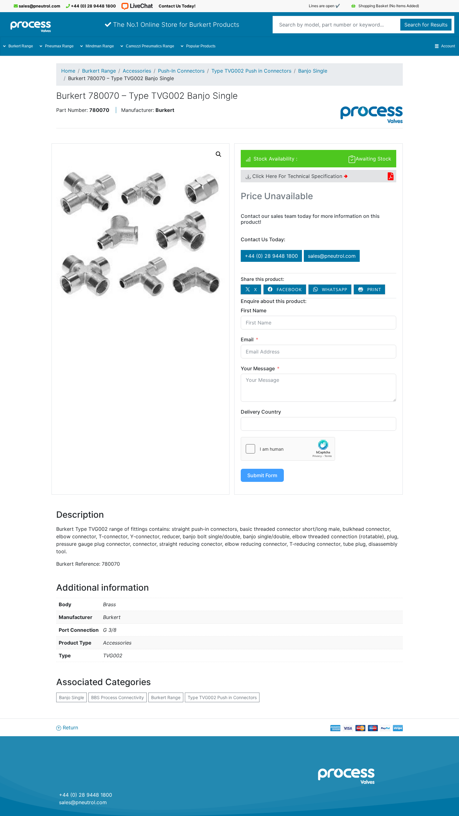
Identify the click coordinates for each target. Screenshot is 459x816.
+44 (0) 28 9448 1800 (93, 5)
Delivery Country (261, 412)
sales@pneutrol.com (39, 5)
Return (69, 727)
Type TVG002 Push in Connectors (251, 71)
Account (448, 46)
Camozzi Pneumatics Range (150, 46)
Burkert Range (20, 46)
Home (68, 71)
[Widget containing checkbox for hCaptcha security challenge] (288, 449)
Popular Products (200, 46)
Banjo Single (312, 71)
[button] (218, 154)
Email (247, 339)
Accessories (137, 71)
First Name (253, 310)
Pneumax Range (59, 46)
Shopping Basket (388, 5)
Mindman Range (100, 46)
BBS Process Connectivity (117, 697)
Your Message (258, 368)
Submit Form (262, 475)
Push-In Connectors (181, 71)
